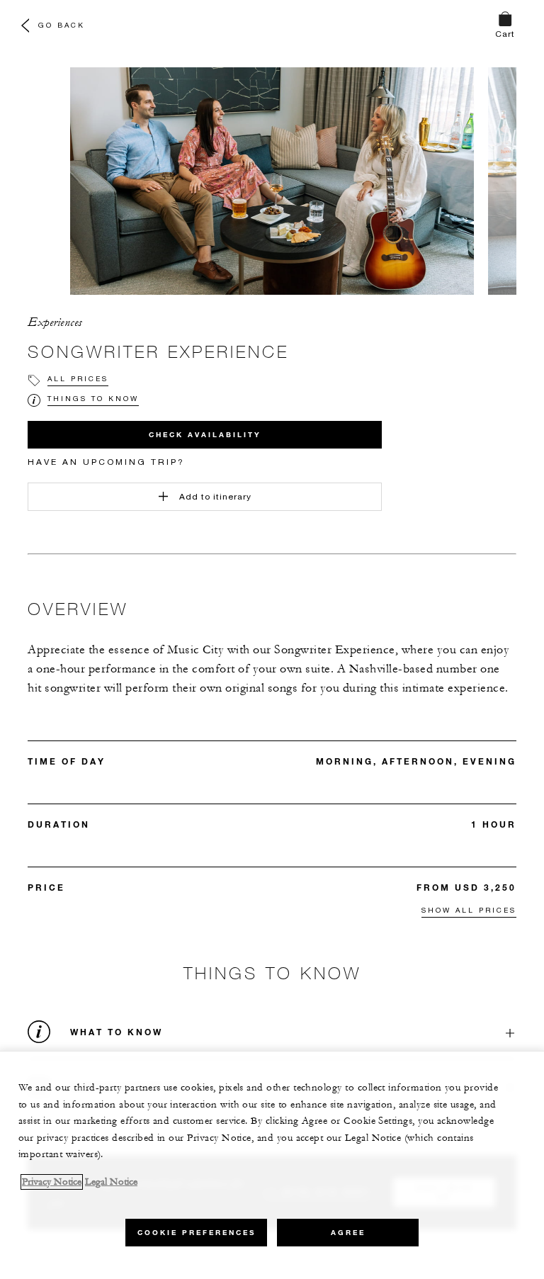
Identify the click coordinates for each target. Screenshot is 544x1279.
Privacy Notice (51, 1182)
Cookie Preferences (196, 1232)
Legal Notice (111, 1182)
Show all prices (468, 910)
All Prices (77, 378)
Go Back (61, 25)
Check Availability (205, 434)
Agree (348, 1232)
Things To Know (93, 398)
